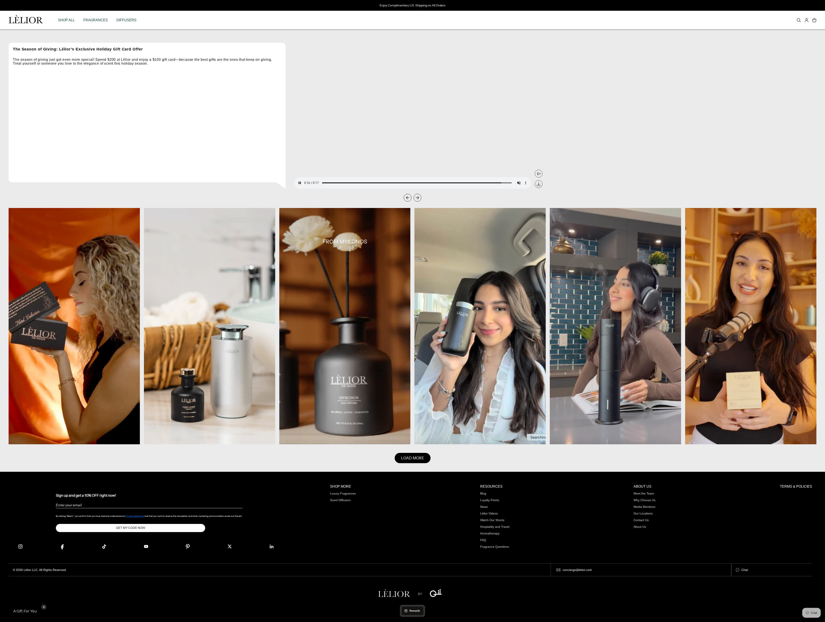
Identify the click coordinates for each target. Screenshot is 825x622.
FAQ (483, 540)
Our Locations (643, 513)
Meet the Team (644, 493)
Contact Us (641, 520)
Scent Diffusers (340, 500)
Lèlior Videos (489, 513)
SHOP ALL (66, 20)
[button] (25, 611)
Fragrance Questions (494, 546)
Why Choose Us (644, 500)
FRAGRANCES (95, 20)
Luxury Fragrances (343, 493)
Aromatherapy (490, 533)
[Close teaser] (44, 607)
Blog (483, 493)
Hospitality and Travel (494, 526)
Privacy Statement (135, 516)
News (484, 506)
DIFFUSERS (126, 20)
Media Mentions (644, 506)
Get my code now (130, 528)
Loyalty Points (489, 500)
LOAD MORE (412, 458)
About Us (640, 526)
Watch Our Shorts (492, 520)
